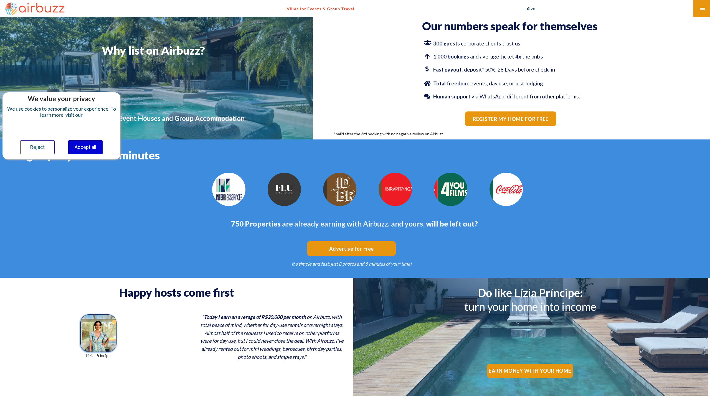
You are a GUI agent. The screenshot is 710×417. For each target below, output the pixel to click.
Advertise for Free (351, 249)
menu (702, 8)
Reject (37, 147)
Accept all (85, 147)
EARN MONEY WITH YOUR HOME (530, 371)
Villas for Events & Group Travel (320, 8)
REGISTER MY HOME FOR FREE (511, 119)
